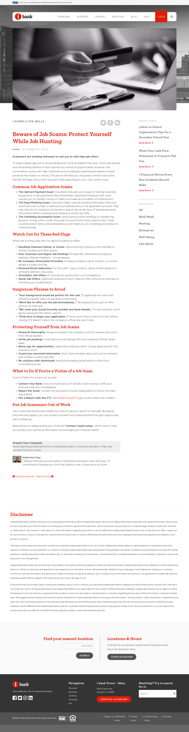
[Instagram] (25, 698)
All (141, 210)
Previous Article (24, 476)
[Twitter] (20, 698)
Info (147, 16)
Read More (145, 142)
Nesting (144, 223)
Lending (100, 16)
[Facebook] (15, 698)
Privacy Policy (134, 718)
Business (82, 16)
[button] (84, 655)
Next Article (43, 476)
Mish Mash (146, 216)
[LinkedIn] (30, 698)
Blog (134, 16)
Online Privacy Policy (151, 718)
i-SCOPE (18, 121)
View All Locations (113, 699)
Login (161, 16)
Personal (64, 16)
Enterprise (146, 230)
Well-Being (146, 237)
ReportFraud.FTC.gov (70, 398)
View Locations (122, 656)
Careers (107, 716)
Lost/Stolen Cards (119, 718)
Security (167, 716)
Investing (118, 16)
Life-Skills (146, 244)
